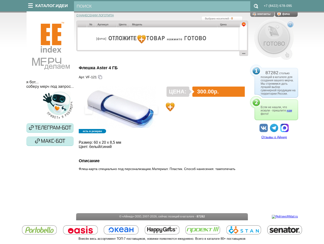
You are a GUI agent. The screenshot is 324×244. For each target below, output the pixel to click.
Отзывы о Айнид (274, 137)
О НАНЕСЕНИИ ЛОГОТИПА (95, 15)
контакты (263, 14)
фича (286, 14)
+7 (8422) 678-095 (278, 6)
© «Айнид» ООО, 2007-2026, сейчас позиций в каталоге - (162, 216)
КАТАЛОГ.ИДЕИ (51, 5)
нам (289, 110)
